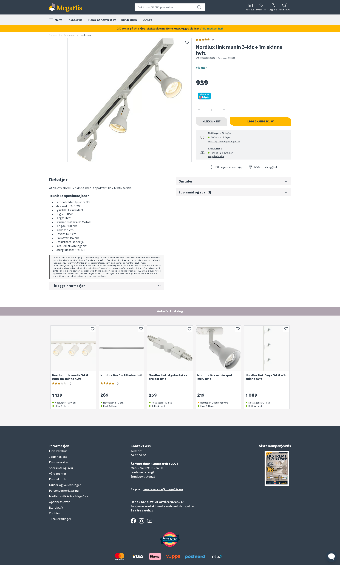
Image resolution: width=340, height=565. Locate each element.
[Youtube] (149, 520)
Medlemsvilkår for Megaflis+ (68, 496)
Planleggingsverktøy (102, 20)
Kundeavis (75, 20)
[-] (199, 110)
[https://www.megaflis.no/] (65, 7)
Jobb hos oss (58, 456)
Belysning (54, 34)
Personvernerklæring (64, 490)
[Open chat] (331, 556)
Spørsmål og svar (61, 468)
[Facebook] (133, 520)
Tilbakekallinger (60, 519)
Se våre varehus (142, 510)
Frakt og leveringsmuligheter (224, 141)
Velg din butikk (216, 156)
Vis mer (201, 67)
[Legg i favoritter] (187, 42)
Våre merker (57, 473)
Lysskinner (85, 34)
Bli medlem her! (213, 28)
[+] (224, 110)
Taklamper (69, 34)
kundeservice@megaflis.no (163, 489)
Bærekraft (56, 507)
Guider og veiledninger (65, 485)
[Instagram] (141, 520)
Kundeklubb (129, 20)
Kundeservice (58, 462)
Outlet (147, 20)
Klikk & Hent (212, 121)
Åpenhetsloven (59, 502)
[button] (199, 7)
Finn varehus (58, 451)
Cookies (54, 513)
